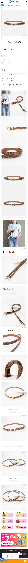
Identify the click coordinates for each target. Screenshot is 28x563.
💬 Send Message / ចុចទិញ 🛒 (14, 561)
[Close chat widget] (2, 560)
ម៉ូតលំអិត (4, 70)
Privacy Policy (21, 550)
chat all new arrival (14, 5)
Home (5, 5)
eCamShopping (9, 550)
